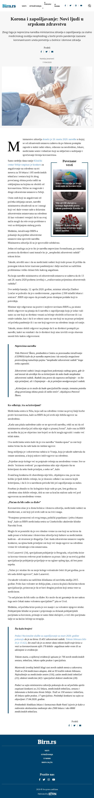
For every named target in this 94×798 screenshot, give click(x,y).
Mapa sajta (47, 762)
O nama (57, 5)
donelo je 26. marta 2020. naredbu (60, 139)
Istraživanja (35, 6)
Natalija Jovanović (47, 58)
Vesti (24, 6)
